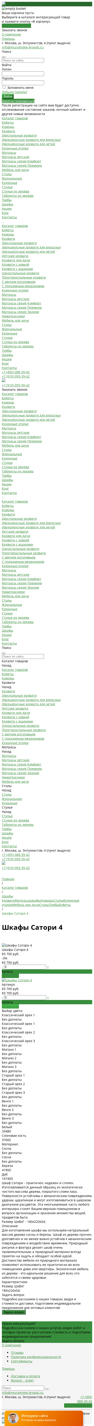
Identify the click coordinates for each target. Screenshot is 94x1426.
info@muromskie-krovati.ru (23, 47)
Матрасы (9, 152)
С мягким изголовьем (18, 281)
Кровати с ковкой (15, 264)
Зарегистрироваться (18, 101)
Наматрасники (13, 316)
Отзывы (17, 1352)
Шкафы (7, 204)
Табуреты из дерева (18, 195)
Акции (7, 359)
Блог (5, 363)
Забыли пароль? (14, 92)
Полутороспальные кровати (24, 277)
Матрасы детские (15, 157)
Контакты (9, 368)
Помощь (8, 38)
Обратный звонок (78, 1405)
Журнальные (12, 178)
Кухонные (9, 183)
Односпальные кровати (20, 273)
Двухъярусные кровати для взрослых (31, 139)
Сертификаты (21, 1361)
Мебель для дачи (15, 170)
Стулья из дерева (15, 191)
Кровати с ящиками (17, 269)
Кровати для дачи (16, 260)
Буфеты (8, 122)
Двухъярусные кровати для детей (28, 144)
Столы (7, 174)
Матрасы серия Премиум (22, 165)
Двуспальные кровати (19, 135)
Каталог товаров (15, 226)
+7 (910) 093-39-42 (16, 376)
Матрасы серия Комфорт (21, 161)
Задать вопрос (14, 1312)
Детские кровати (15, 256)
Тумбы (7, 200)
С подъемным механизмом (23, 286)
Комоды (8, 127)
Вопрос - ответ (22, 1380)
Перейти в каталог (16, 26)
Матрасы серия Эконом (20, 312)
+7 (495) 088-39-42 (16, 372)
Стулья (7, 187)
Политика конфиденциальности (36, 1357)
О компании (11, 34)
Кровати (8, 131)
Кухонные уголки (15, 148)
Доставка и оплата (25, 1376)
